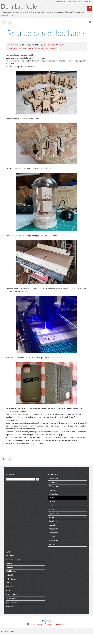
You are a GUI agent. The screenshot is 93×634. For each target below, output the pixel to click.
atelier (12, 48)
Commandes (53, 478)
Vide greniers (53, 529)
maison (46, 48)
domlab (40, 48)
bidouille (19, 48)
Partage (51, 509)
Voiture (51, 544)
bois (24, 48)
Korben (8, 583)
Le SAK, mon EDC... (10, 22)
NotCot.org (10, 587)
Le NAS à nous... (3, 22)
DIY (35, 48)
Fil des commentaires (56, 624)
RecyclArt (9, 591)
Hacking (52, 490)
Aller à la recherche (85, 1)
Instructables (11, 579)
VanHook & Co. (12, 602)
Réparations (53, 513)
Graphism (9, 567)
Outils (51, 506)
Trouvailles (52, 525)
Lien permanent (49, 45)
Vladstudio (10, 606)
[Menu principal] (89, 8)
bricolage (30, 48)
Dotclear (15, 632)
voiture (63, 48)
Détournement (54, 486)
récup (57, 48)
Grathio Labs (11, 571)
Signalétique (53, 521)
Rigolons (52, 517)
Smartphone (53, 533)
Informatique (53, 494)
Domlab (52, 537)
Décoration (53, 482)
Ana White (10, 556)
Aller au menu (72, 1)
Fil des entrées (36, 624)
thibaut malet (11, 598)
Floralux (9, 563)
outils (52, 48)
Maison (61, 45)
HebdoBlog (10, 575)
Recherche (11, 475)
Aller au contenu (61, 1)
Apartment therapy (13, 560)
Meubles (52, 502)
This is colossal (11, 594)
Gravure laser (53, 540)
